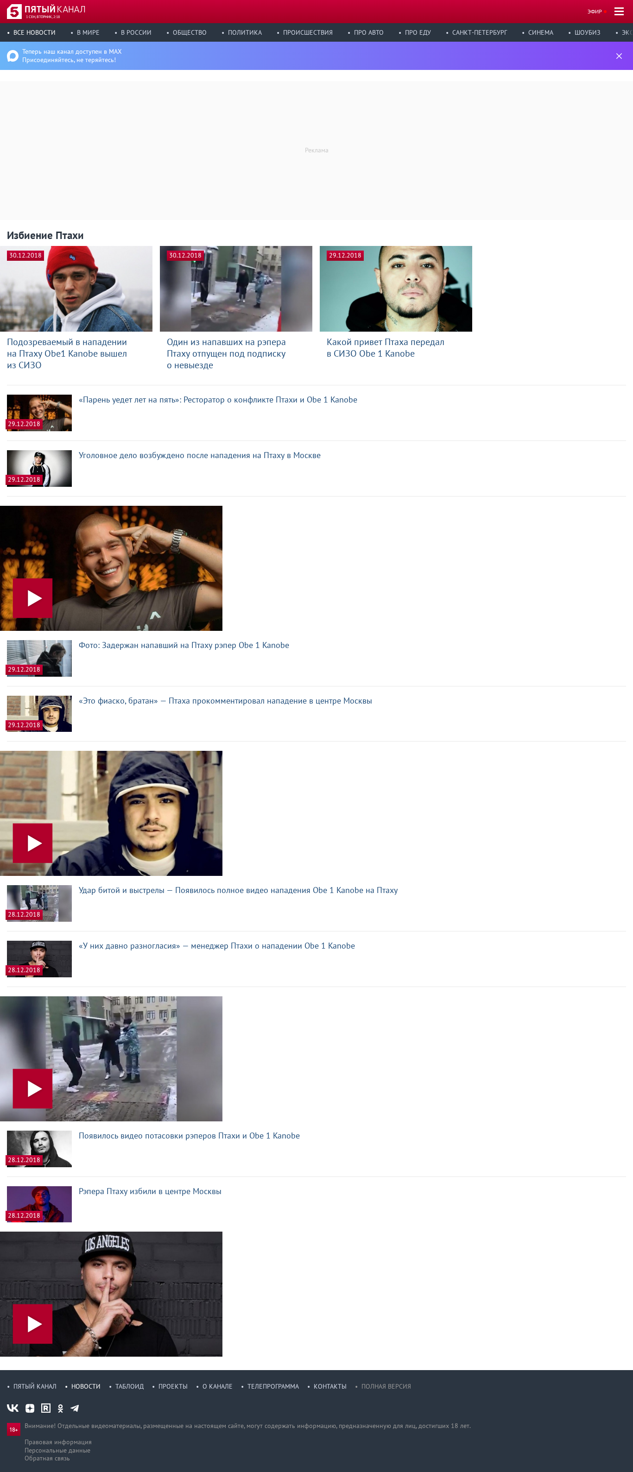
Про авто (369, 32)
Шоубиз (588, 32)
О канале (218, 1386)
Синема (540, 32)
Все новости (34, 32)
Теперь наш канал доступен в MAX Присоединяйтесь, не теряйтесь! (72, 55)
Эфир (595, 11)
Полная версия (386, 1386)
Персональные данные (57, 1450)
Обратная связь (47, 1458)
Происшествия (308, 32)
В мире (88, 32)
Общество (190, 32)
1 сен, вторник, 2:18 (43, 16)
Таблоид (129, 1386)
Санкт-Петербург (479, 32)
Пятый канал (35, 1386)
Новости (86, 1386)
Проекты (173, 1386)
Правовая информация (58, 1442)
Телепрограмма (273, 1386)
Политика (245, 32)
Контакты (330, 1386)
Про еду (418, 32)
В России (136, 32)
